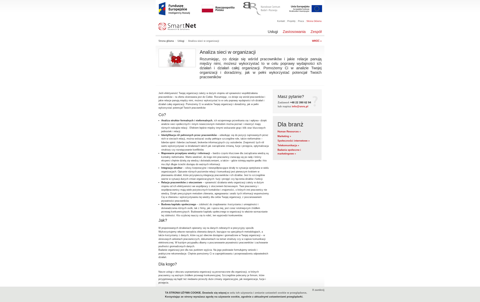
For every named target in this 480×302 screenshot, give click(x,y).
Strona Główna (314, 21)
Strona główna (166, 41)
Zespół (316, 32)
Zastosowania (294, 32)
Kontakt (281, 21)
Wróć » (317, 41)
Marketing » (284, 136)
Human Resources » (289, 131)
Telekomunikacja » (288, 145)
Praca (301, 21)
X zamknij (318, 289)
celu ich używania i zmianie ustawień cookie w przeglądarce (268, 292)
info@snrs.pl (300, 106)
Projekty (291, 21)
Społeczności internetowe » (294, 140)
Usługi (273, 32)
